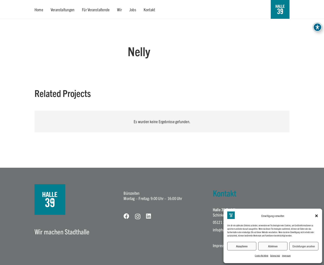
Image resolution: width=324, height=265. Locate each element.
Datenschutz (275, 255)
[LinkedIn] (148, 216)
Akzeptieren (242, 246)
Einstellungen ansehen (303, 246)
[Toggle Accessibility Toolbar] (317, 27)
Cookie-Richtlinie (261, 255)
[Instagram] (137, 216)
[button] (316, 216)
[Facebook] (126, 216)
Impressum (286, 255)
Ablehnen (273, 246)
